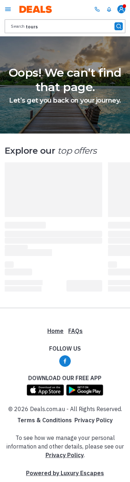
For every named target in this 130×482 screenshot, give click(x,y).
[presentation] (65, 26)
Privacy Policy (93, 420)
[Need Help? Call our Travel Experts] (97, 9)
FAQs (75, 330)
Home (55, 330)
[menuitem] (109, 9)
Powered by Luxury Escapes (65, 473)
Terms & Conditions (44, 420)
